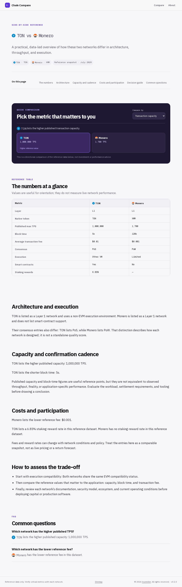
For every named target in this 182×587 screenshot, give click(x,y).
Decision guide (135, 82)
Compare (159, 5)
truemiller (146, 582)
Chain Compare (18, 5)
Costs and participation (111, 82)
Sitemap (99, 582)
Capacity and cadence (84, 82)
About (171, 5)
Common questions (156, 82)
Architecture (62, 82)
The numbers (46, 82)
